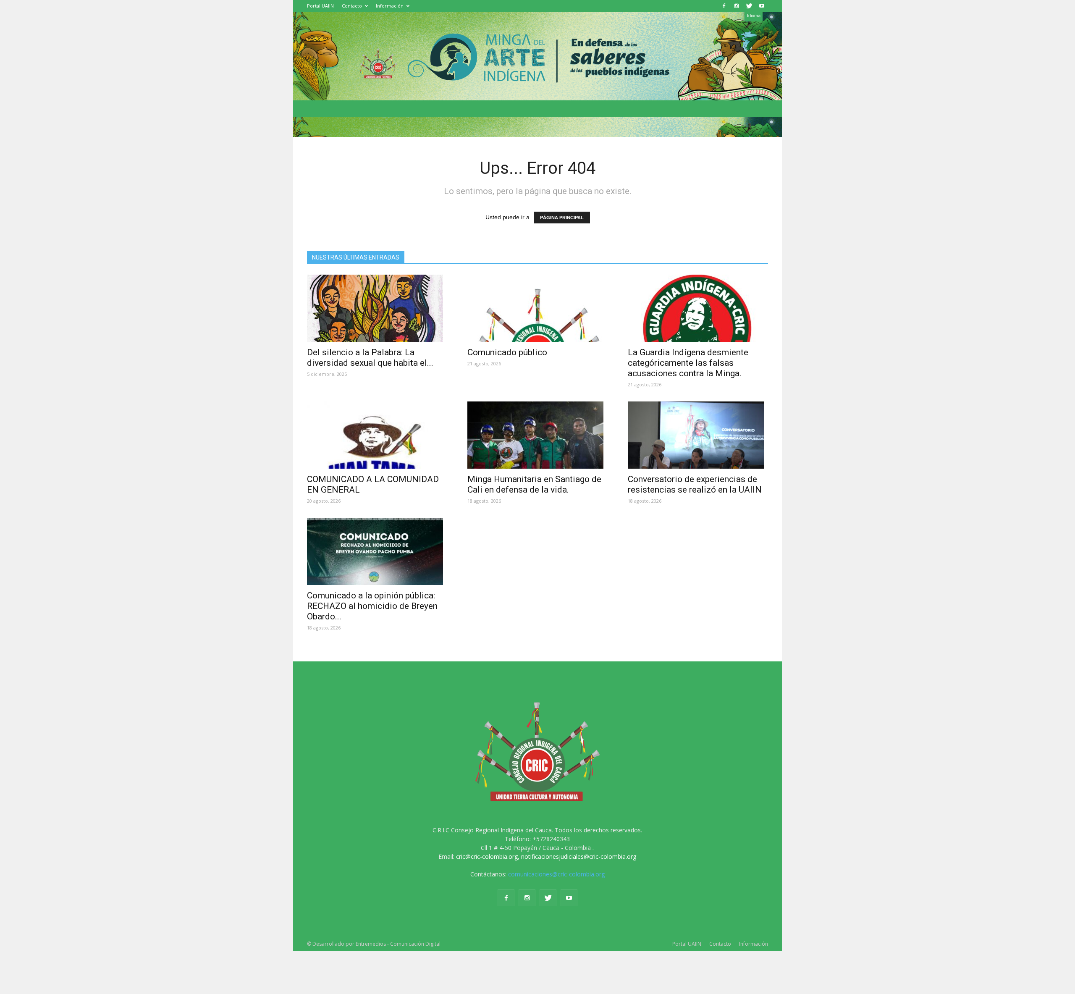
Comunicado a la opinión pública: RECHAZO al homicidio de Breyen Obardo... (372, 606)
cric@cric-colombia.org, (487, 856)
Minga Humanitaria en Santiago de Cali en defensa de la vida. (534, 484)
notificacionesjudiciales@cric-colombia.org (578, 856)
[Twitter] (749, 6)
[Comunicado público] (537, 308)
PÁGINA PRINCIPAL (562, 217)
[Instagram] (736, 6)
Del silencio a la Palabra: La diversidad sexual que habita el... (370, 357)
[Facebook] (724, 6)
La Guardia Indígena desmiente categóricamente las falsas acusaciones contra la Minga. (688, 362)
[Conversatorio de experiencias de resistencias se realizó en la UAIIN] (698, 435)
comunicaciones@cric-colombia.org (556, 874)
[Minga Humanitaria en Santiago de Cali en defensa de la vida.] (537, 435)
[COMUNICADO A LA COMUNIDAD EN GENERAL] (377, 435)
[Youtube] (761, 6)
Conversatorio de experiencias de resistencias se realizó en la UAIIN (695, 484)
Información (390, 6)
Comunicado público (507, 352)
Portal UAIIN (320, 6)
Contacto (352, 6)
